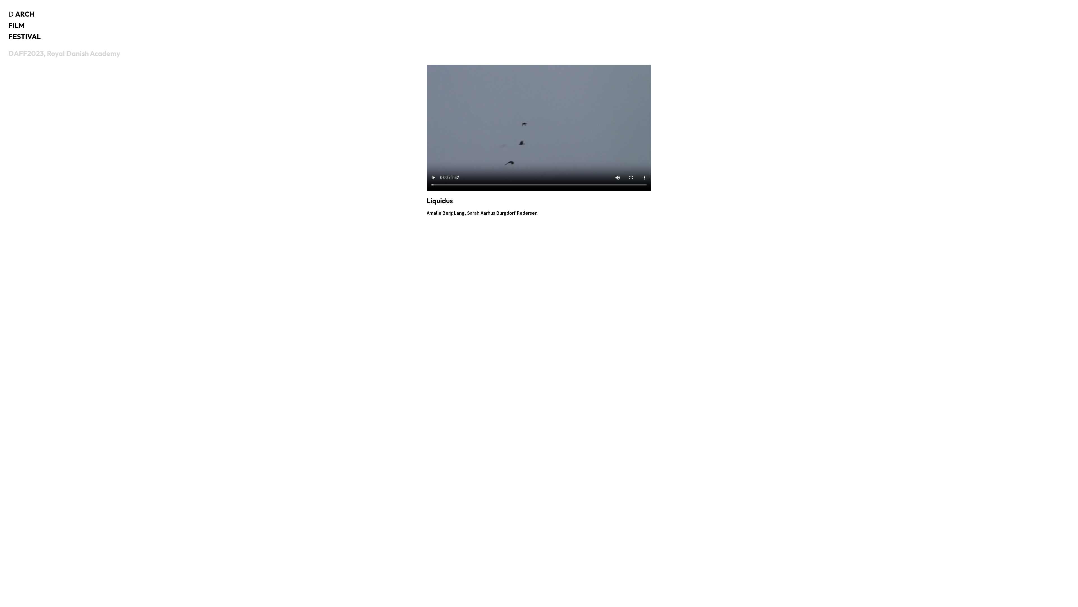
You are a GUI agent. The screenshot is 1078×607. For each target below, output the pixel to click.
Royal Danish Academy (83, 53)
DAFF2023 (26, 53)
